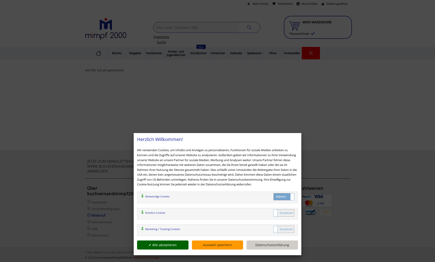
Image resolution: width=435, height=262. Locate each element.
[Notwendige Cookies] (283, 196)
